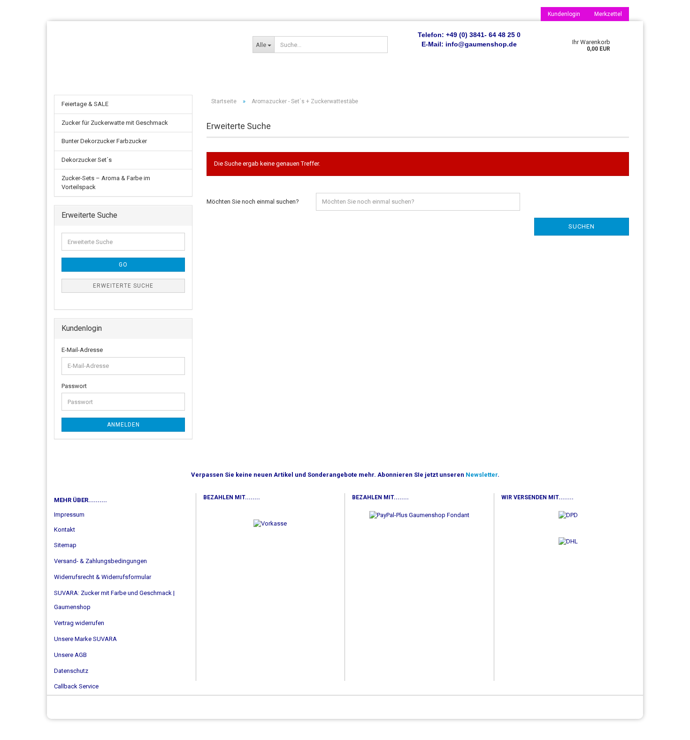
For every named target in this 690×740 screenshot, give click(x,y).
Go (123, 264)
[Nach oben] (664, 726)
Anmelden (123, 424)
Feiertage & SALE (84, 103)
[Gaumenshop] (146, 44)
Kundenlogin (564, 14)
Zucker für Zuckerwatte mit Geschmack (114, 122)
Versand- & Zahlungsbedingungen (100, 561)
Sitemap (65, 545)
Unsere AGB (70, 654)
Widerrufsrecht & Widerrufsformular (102, 576)
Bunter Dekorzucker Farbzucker (104, 141)
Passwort (74, 385)
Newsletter (482, 474)
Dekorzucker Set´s (86, 159)
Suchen (581, 226)
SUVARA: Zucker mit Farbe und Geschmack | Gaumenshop (114, 599)
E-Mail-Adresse (82, 349)
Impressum (69, 514)
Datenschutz (71, 670)
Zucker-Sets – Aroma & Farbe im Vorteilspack (105, 183)
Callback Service (76, 686)
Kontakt (64, 529)
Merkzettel (608, 14)
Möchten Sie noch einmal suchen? (253, 201)
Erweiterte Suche (123, 285)
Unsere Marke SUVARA (85, 638)
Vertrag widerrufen (79, 622)
